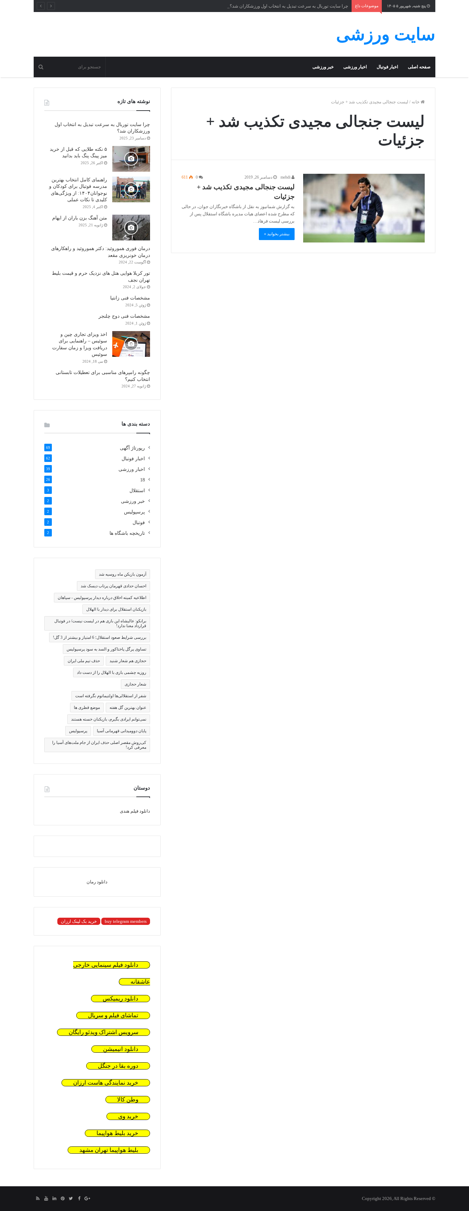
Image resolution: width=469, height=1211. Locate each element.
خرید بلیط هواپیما (117, 1133)
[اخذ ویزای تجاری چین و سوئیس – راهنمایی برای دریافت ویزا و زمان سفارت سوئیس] (131, 344)
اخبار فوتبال (387, 66)
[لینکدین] (54, 1199)
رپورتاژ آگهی (132, 448)
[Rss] (38, 1199)
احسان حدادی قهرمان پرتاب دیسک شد (113, 586)
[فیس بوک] (79, 1199)
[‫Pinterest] (62, 1199)
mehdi (286, 177)
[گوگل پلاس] (87, 1199)
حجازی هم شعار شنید (128, 660)
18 (142, 480)
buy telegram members (126, 921)
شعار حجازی (135, 684)
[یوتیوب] (46, 1199)
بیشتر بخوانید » (276, 233)
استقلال (137, 490)
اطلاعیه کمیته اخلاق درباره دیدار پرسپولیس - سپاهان (102, 597)
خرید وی (128, 1116)
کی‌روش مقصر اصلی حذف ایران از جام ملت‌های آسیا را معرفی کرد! (99, 745)
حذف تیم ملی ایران (84, 660)
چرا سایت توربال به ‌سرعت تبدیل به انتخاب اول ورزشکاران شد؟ (289, 6)
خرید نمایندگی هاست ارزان (105, 1082)
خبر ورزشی (323, 66)
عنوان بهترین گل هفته (128, 707)
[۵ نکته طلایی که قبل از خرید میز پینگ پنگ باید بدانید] (131, 159)
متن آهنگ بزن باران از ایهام (79, 217)
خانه (416, 101)
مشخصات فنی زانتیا (130, 298)
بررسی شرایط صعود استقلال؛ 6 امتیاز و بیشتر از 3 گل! (99, 637)
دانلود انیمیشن (120, 1049)
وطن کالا (127, 1099)
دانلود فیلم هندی (135, 811)
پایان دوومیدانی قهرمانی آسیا (121, 730)
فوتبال (139, 522)
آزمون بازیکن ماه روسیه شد (122, 574)
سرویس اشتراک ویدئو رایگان (103, 1032)
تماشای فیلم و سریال (113, 1015)
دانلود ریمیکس (120, 998)
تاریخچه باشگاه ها (127, 533)
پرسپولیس (134, 511)
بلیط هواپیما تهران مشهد (108, 1150)
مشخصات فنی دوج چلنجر (124, 316)
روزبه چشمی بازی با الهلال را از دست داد (111, 672)
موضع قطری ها (87, 707)
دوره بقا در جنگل (118, 1066)
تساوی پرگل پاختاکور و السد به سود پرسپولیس (106, 649)
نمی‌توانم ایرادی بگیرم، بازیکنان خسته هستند (108, 719)
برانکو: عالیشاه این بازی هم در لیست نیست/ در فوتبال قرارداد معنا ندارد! (100, 623)
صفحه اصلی (419, 66)
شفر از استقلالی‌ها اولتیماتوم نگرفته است (110, 695)
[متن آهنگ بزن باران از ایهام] (131, 227)
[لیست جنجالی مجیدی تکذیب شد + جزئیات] (364, 208)
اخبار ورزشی (355, 66)
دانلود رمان (97, 881)
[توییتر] (71, 1199)
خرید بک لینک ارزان (79, 921)
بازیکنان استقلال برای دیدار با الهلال (116, 609)
